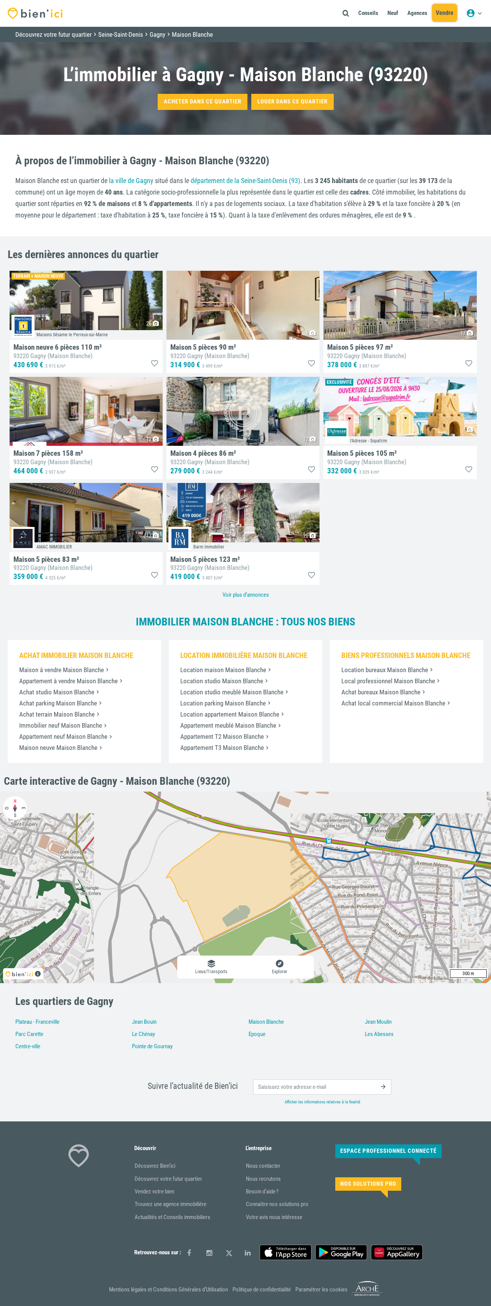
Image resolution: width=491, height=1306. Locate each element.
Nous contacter (263, 1165)
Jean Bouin (144, 1021)
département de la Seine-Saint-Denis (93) (245, 181)
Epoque (257, 1034)
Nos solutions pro (368, 1183)
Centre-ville (27, 1046)
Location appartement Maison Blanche (229, 714)
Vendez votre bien (154, 1191)
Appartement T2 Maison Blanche (222, 736)
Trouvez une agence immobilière (170, 1204)
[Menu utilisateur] (474, 13)
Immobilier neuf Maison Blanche (60, 725)
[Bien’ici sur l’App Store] (285, 1252)
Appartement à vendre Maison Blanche (68, 681)
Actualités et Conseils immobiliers (172, 1217)
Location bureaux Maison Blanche (384, 670)
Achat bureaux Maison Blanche (380, 692)
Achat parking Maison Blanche (58, 703)
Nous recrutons (263, 1178)
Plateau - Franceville (37, 1021)
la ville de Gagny (131, 181)
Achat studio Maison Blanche (56, 692)
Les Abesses (379, 1034)
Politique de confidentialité (261, 1289)
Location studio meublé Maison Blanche (231, 692)
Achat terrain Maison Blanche (57, 714)
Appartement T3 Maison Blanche (222, 747)
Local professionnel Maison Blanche (388, 681)
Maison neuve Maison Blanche (58, 747)
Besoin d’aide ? (262, 1191)
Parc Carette (29, 1034)
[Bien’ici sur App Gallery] (397, 1252)
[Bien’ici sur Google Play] (341, 1252)
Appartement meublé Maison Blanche (228, 725)
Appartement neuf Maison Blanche (63, 736)
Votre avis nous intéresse (274, 1217)
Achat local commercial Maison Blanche (393, 703)
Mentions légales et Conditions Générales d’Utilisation (168, 1289)
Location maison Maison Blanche (223, 670)
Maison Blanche (266, 1021)
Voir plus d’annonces (245, 594)
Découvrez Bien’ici (155, 1165)
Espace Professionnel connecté (388, 1150)
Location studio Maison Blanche (221, 681)
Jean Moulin (378, 1021)
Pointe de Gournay (152, 1046)
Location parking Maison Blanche (223, 703)
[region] (245, 887)
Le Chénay (143, 1034)
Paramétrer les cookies (321, 1289)
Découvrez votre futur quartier (168, 1178)
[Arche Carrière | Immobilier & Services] (367, 1294)
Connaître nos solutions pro (277, 1204)
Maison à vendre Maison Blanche (61, 670)
